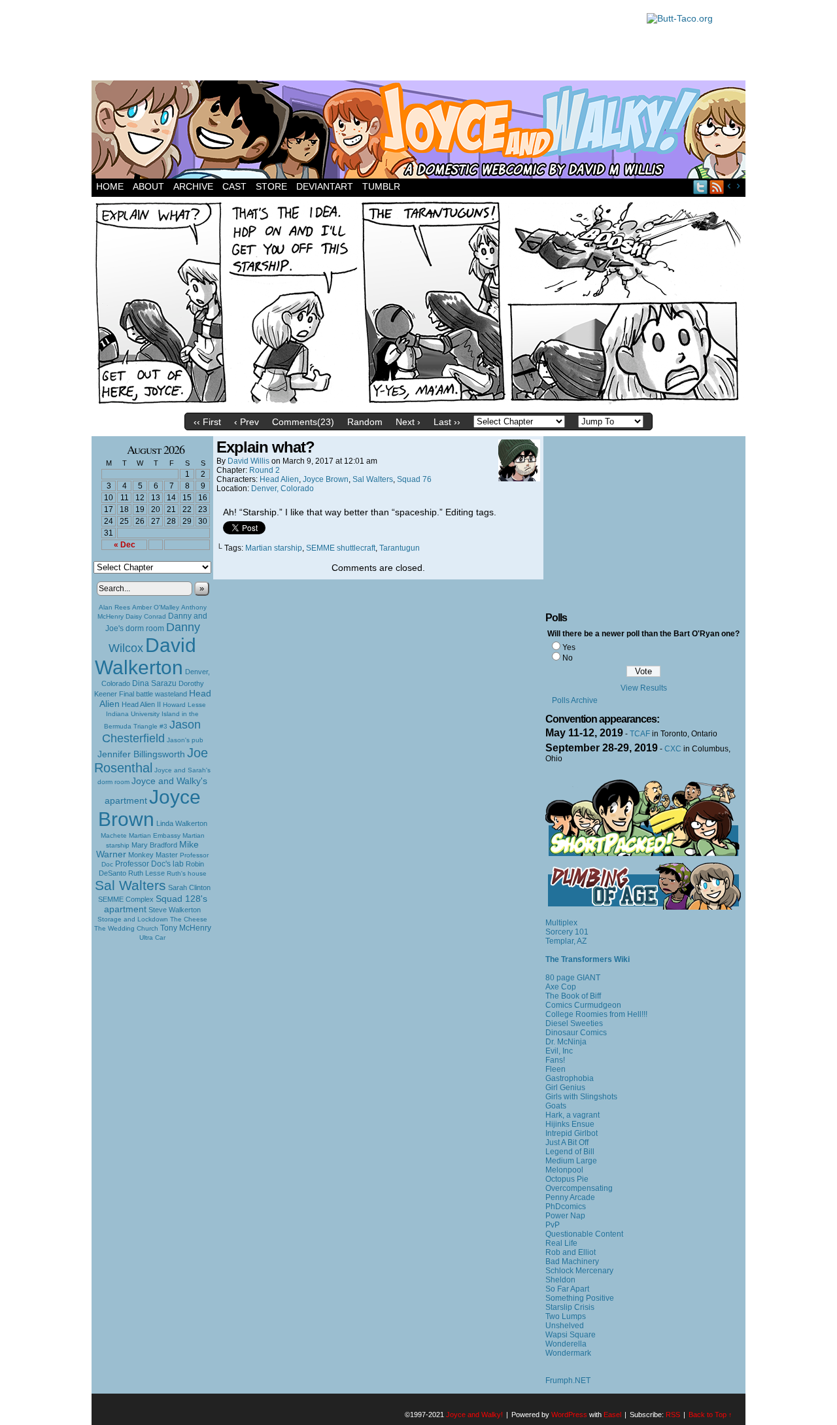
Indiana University (133, 713)
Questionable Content (584, 1234)
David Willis (248, 461)
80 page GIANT (572, 977)
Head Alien (279, 479)
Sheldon (560, 1279)
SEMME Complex (126, 899)
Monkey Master (153, 855)
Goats (555, 1105)
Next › (408, 422)
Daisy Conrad (146, 616)
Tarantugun (399, 548)
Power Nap (565, 1215)
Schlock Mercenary (579, 1270)
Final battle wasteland (153, 694)
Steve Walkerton (174, 910)
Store (271, 186)
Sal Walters (130, 885)
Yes (568, 647)
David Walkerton (145, 656)
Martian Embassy (154, 835)
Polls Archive (575, 700)
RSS (717, 187)
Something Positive (579, 1298)
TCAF (640, 733)
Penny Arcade (570, 1197)
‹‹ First (207, 422)
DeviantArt (324, 186)
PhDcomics (565, 1206)
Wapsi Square (570, 1334)
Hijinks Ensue (569, 1124)
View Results (644, 688)
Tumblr (381, 186)
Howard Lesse (184, 704)
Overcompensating (579, 1188)
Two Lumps (565, 1316)
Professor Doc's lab (149, 863)
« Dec (124, 544)
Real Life (561, 1243)
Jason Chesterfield (151, 731)
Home (110, 186)
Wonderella (566, 1343)
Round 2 (264, 470)
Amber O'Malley (155, 607)
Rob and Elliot (570, 1252)
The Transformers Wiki (587, 959)
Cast (234, 186)
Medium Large (571, 1160)
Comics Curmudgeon (583, 1005)
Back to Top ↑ (710, 1414)
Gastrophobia (569, 1078)
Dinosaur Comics (576, 1032)
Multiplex (561, 922)
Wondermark (568, 1353)
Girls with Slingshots (581, 1096)
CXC (672, 748)
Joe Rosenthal (151, 760)
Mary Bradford (154, 845)
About (148, 186)
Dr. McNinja (566, 1041)
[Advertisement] (362, 42)
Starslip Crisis (569, 1307)
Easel (612, 1414)
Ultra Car (152, 937)
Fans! (555, 1060)
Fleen (555, 1069)
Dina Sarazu (154, 683)
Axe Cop (560, 986)
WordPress (569, 1414)
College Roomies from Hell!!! (596, 1014)
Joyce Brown (149, 808)
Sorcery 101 (567, 931)
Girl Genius (565, 1087)
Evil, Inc (559, 1051)
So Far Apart (567, 1289)
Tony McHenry (185, 928)
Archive (193, 186)
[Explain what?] (418, 403)
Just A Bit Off (567, 1142)
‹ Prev (246, 422)
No (567, 657)
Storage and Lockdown (132, 919)
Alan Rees (114, 607)
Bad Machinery (572, 1261)
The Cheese (188, 919)
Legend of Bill (569, 1151)
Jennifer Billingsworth (141, 754)
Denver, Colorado (282, 488)
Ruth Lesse (146, 873)
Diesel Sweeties (574, 1023)
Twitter (700, 187)
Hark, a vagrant (572, 1115)
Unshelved (564, 1325)
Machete (114, 835)
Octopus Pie (567, 1179)
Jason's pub (185, 740)
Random (365, 422)
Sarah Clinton (189, 887)
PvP (552, 1224)
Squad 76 (414, 479)
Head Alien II (141, 704)
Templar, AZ (566, 941)
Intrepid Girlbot (571, 1133)
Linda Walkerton (181, 823)
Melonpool (564, 1170)
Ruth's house (187, 873)
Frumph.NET (567, 1380)
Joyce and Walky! (420, 131)
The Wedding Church (126, 928)
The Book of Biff (573, 996)
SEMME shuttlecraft (340, 548)
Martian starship (273, 548)
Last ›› (447, 422)
